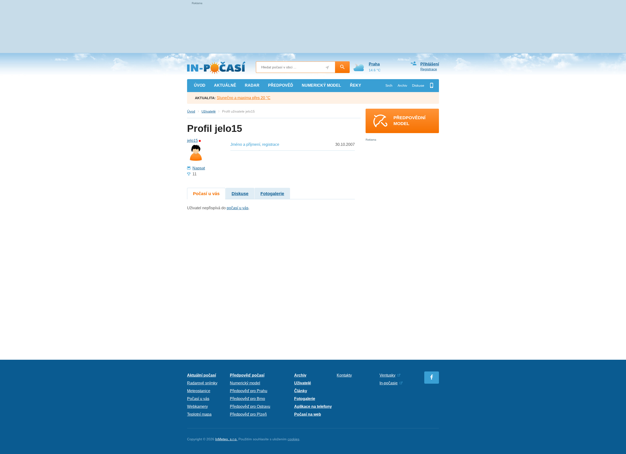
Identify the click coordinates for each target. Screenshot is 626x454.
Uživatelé (208, 111)
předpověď (280, 85)
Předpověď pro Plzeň (248, 414)
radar (252, 85)
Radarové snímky (202, 383)
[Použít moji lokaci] (327, 67)
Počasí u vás (206, 193)
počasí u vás (237, 208)
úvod (199, 85)
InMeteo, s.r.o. (226, 439)
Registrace (428, 69)
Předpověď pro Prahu (248, 391)
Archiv (402, 85)
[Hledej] (342, 67)
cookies (293, 439)
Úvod (191, 111)
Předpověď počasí (247, 375)
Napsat (198, 168)
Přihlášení (429, 64)
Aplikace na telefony (313, 406)
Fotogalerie (272, 193)
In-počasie (389, 383)
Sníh (388, 85)
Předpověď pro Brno (247, 399)
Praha (374, 64)
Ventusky (387, 375)
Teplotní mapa (199, 414)
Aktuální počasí (201, 375)
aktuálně (225, 85)
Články (300, 391)
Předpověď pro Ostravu (250, 406)
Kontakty (344, 375)
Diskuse (418, 85)
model (321, 85)
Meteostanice (198, 391)
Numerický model (245, 383)
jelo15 (192, 141)
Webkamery (197, 406)
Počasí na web (307, 414)
